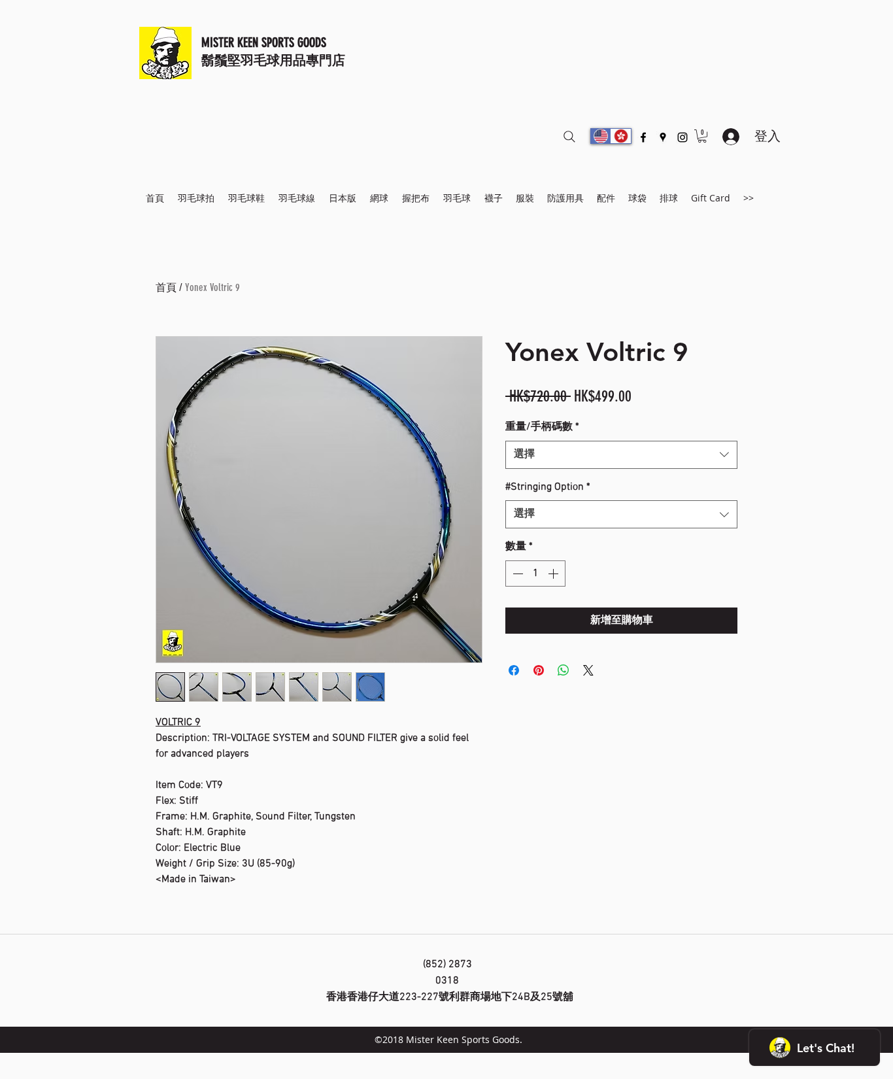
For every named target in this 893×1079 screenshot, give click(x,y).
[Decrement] (516, 573)
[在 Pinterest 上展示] (539, 670)
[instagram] (682, 137)
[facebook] (643, 137)
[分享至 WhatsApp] (563, 670)
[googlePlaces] (662, 137)
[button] (702, 136)
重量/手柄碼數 (542, 427)
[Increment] (554, 573)
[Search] (569, 136)
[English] (601, 136)
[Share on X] (588, 670)
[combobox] (621, 455)
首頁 (166, 287)
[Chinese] (621, 136)
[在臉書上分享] (514, 670)
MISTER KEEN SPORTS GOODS (263, 42)
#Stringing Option (547, 487)
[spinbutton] (535, 573)
